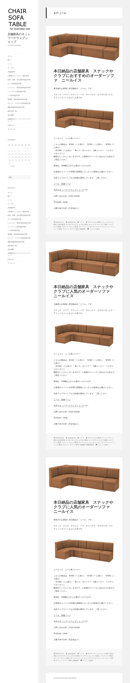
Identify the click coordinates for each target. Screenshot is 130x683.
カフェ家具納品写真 (14, 84)
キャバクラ (92, 224)
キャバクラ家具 (102, 224)
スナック (65, 227)
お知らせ (11, 125)
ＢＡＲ (90, 222)
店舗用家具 (11, 72)
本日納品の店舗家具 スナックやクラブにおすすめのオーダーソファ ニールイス (84, 75)
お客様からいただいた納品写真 (18, 76)
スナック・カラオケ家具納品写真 (19, 103)
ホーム (10, 56)
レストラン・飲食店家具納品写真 (19, 87)
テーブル (11, 68)
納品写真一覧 (12, 111)
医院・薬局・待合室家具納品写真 (19, 80)
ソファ (10, 64)
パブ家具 (59, 229)
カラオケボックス (72, 224)
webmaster (72, 222)
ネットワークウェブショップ (71, 190)
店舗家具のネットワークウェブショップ (19, 37)
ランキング (11, 129)
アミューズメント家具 (101, 653)
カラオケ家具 (83, 224)
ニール (89, 227)
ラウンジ (66, 229)
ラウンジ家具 (74, 229)
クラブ (110, 224)
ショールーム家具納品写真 (17, 91)
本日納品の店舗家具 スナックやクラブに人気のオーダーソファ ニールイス (84, 291)
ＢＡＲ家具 (97, 222)
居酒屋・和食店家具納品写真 (17, 99)
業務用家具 (90, 445)
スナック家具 (73, 227)
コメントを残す (94, 229)
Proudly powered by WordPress (65, 678)
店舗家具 (82, 229)
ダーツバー (82, 227)
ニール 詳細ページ (62, 184)
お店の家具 (61, 224)
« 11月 (12, 166)
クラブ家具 (57, 227)
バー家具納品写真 (14, 95)
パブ (106, 658)
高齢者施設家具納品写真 (16, 107)
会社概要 (11, 115)
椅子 (9, 60)
